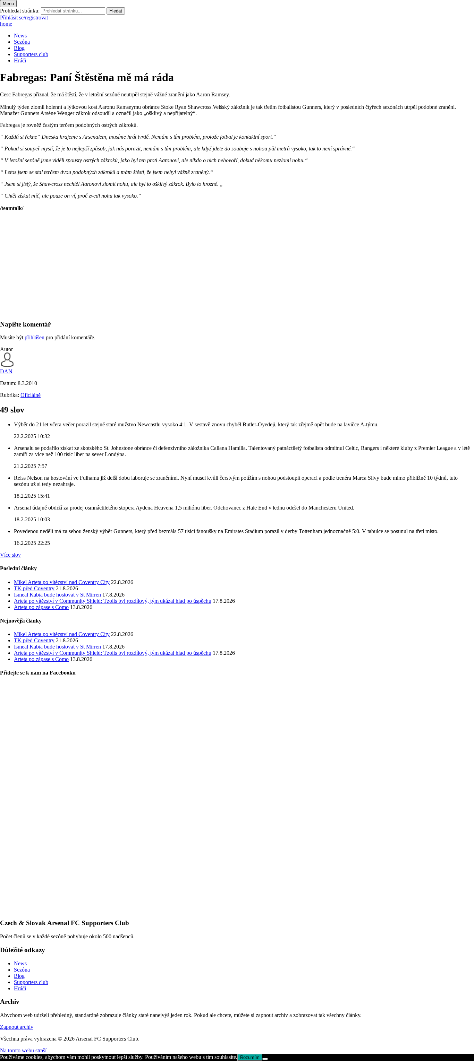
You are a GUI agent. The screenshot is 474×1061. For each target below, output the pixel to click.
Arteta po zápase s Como (41, 607)
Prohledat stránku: (20, 11)
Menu (8, 3)
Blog (19, 48)
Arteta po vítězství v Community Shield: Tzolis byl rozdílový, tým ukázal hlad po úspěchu (112, 601)
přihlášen (35, 337)
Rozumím (250, 1057)
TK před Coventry (34, 588)
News (20, 35)
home (6, 24)
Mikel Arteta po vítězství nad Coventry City (62, 582)
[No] (265, 1059)
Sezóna (22, 42)
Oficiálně (30, 395)
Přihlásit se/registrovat (24, 17)
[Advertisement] (208, 265)
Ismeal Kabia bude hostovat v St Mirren (57, 595)
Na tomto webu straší (23, 1050)
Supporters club (31, 54)
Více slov (10, 555)
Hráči (20, 60)
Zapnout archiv (16, 1027)
